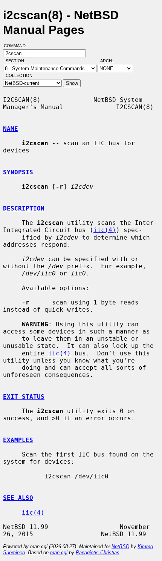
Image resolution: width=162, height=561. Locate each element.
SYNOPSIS (18, 172)
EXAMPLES (18, 440)
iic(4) (104, 230)
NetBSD (120, 546)
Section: (17, 60)
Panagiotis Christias (97, 552)
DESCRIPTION (23, 208)
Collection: (20, 75)
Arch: (110, 60)
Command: (17, 45)
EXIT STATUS (23, 396)
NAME (10, 128)
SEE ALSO (18, 497)
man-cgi (58, 552)
